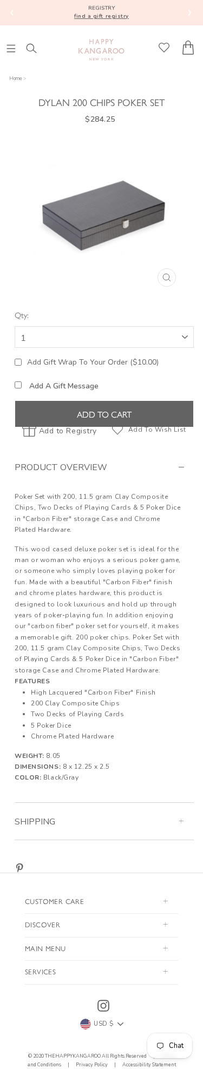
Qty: (22, 314)
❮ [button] (12, 12)
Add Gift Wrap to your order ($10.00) (93, 362)
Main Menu (45, 948)
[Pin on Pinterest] (19, 867)
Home (15, 78)
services (40, 971)
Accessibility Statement (148, 1064)
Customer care (54, 901)
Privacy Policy (92, 1064)
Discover (42, 924)
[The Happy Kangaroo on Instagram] (103, 1006)
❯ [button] (189, 12)
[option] (104, 214)
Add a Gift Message (63, 386)
